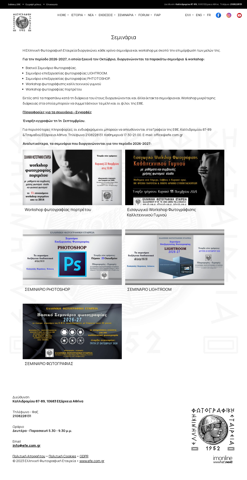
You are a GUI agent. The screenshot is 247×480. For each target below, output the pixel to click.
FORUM (143, 15)
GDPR (84, 456)
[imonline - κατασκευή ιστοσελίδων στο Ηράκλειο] (222, 459)
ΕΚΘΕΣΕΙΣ (106, 15)
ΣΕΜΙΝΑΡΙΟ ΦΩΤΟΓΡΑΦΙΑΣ (49, 363)
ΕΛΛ (188, 15)
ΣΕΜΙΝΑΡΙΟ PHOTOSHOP (47, 289)
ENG (199, 15)
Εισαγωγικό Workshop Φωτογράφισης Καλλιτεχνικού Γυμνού (161, 212)
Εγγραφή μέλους (33, 4)
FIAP (157, 15)
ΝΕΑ (91, 15)
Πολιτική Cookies (62, 456)
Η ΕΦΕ (61, 15)
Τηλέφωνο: (231, 4)
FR (209, 15)
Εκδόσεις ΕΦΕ (14, 4)
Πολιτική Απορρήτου (29, 456)
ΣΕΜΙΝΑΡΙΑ (125, 15)
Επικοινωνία (52, 4)
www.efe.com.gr (91, 461)
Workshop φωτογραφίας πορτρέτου (58, 209)
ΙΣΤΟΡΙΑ (77, 15)
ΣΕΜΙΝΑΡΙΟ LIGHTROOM (149, 289)
